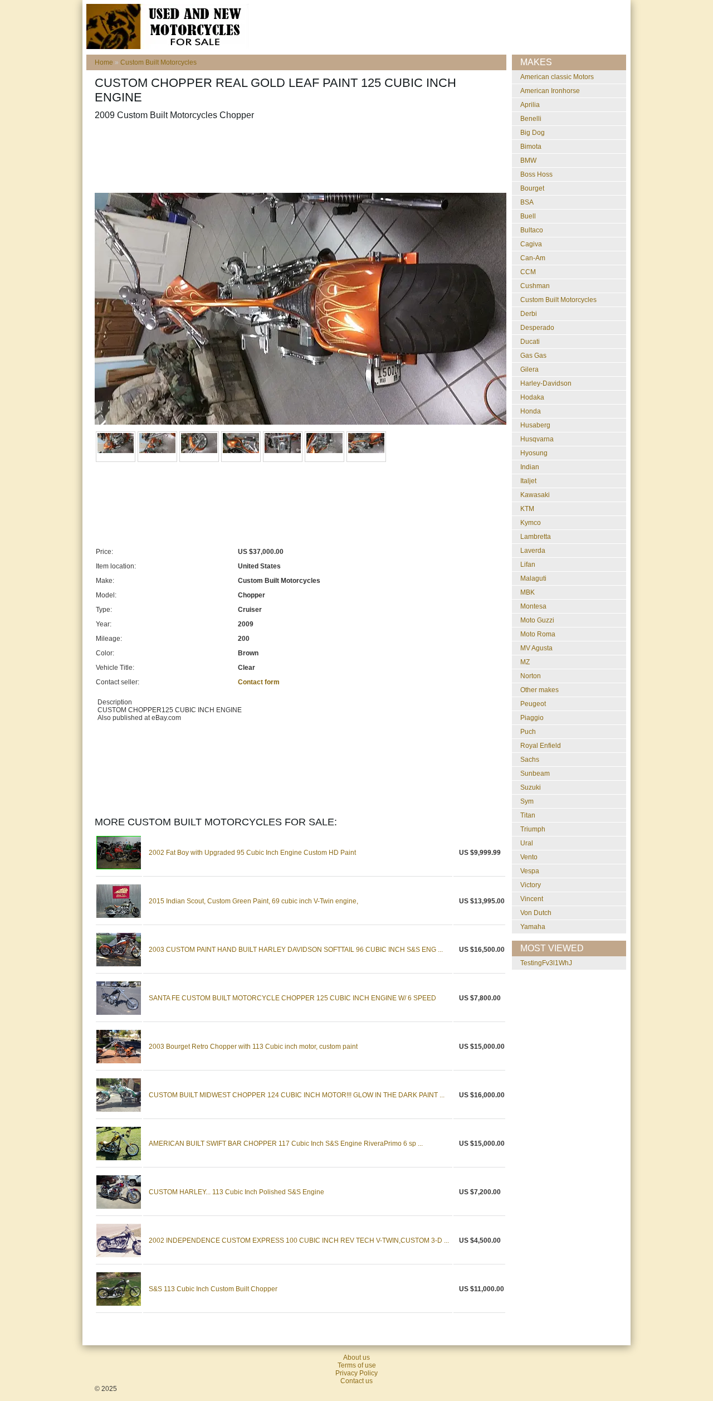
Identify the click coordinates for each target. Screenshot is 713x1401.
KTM (527, 509)
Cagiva (531, 244)
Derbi (528, 314)
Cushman (535, 286)
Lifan (527, 564)
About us (356, 1357)
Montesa (533, 606)
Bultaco (531, 230)
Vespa (529, 871)
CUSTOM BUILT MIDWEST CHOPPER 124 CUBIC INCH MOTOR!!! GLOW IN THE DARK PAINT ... (297, 1095)
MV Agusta (536, 648)
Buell (528, 216)
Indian (529, 467)
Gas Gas (533, 355)
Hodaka (532, 397)
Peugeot (533, 704)
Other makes (539, 690)
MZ (525, 662)
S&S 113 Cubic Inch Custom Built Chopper (213, 1289)
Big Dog (532, 133)
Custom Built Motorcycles (158, 62)
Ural (526, 843)
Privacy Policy (356, 1373)
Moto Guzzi (537, 620)
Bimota (530, 146)
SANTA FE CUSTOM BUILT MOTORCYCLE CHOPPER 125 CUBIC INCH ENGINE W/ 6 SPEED (292, 998)
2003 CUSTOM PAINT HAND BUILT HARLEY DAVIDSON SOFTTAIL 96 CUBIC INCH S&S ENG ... (296, 950)
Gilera (529, 369)
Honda (530, 411)
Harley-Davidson (546, 383)
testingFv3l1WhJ (546, 963)
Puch (528, 732)
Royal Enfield (540, 746)
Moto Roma (537, 634)
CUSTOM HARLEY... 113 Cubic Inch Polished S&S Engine (236, 1192)
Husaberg (535, 425)
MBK (527, 592)
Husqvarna (537, 439)
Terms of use (357, 1365)
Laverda (532, 550)
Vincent (531, 899)
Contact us (356, 1381)
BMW (528, 160)
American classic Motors (557, 77)
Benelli (530, 119)
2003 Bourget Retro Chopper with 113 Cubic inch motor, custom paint (253, 1046)
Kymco (530, 523)
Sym (527, 801)
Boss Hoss (536, 174)
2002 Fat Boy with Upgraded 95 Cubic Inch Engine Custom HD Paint (252, 853)
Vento (529, 857)
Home (104, 62)
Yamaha (532, 927)
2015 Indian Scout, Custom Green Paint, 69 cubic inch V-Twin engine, (253, 901)
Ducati (530, 342)
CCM (528, 272)
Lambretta (535, 537)
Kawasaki (535, 495)
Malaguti (533, 578)
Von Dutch (535, 913)
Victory (530, 885)
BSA (527, 202)
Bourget (532, 188)
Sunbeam (535, 773)
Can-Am (532, 258)
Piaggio (532, 718)
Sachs (529, 759)
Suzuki (530, 787)
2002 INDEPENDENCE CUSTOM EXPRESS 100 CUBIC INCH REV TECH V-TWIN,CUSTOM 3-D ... (299, 1240)
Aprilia (530, 105)
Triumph (532, 829)
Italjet (528, 481)
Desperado (537, 328)
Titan (527, 815)
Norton (530, 676)
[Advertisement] (297, 157)
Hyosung (534, 453)
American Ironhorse (550, 91)
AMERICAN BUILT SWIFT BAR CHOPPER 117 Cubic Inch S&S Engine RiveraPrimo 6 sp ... (286, 1143)
